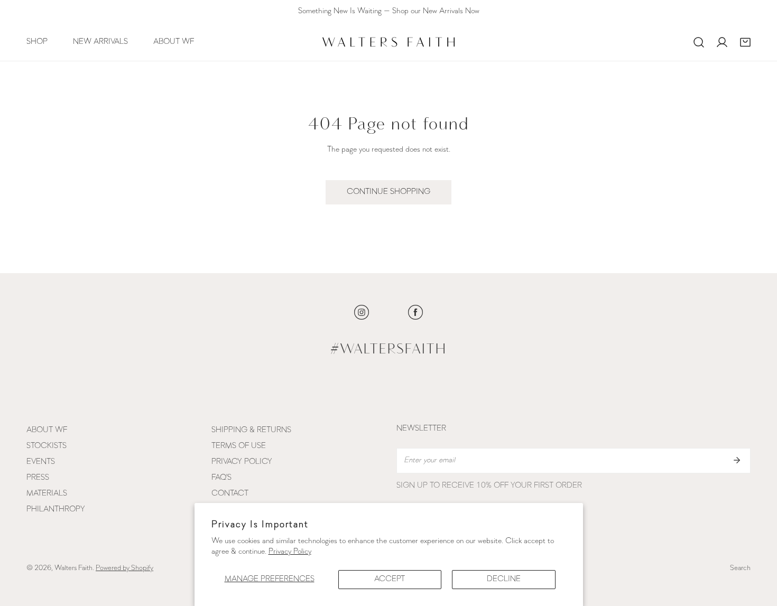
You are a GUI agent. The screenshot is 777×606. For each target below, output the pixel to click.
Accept (389, 579)
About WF (46, 430)
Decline (504, 579)
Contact (229, 494)
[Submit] (737, 460)
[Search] (698, 42)
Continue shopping (388, 192)
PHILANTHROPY (55, 510)
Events (40, 462)
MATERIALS (46, 494)
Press (37, 478)
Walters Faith (73, 568)
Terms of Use (238, 446)
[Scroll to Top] (758, 550)
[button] (745, 42)
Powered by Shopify (124, 568)
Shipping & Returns (251, 430)
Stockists (46, 446)
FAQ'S (221, 478)
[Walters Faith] (388, 42)
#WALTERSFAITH (388, 349)
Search (740, 568)
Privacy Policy (290, 552)
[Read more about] (361, 312)
